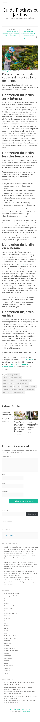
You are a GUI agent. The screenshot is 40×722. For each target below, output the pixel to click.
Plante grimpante (9, 648)
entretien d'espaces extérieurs (12, 378)
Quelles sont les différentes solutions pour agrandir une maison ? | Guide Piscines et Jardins (21, 548)
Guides (6, 628)
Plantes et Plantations (11, 651)
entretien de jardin (25, 381)
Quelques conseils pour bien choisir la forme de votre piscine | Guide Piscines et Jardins (19, 563)
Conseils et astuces (10, 606)
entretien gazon (7, 386)
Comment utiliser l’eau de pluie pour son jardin (7, 416)
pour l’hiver (22, 264)
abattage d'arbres (13, 375)
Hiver (6, 631)
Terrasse (7, 668)
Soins (6, 663)
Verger (6, 673)
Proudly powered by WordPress (20, 709)
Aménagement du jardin (12, 593)
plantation (33, 386)
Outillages (7, 643)
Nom (4, 475)
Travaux (7, 671)
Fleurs (6, 623)
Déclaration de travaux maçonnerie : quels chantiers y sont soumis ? (18, 688)
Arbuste (6, 598)
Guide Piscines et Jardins (20, 12)
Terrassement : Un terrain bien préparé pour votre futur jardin (11, 34)
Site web (5, 491)
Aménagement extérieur (12, 596)
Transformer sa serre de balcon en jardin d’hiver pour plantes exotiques (19, 427)
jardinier (17, 386)
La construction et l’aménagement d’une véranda (20, 550)
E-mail (4, 483)
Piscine (6, 646)
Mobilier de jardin (10, 638)
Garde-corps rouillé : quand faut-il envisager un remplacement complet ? (19, 683)
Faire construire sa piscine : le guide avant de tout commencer (20, 566)
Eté (5, 621)
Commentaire (7, 457)
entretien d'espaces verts (10, 381)
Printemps (7, 656)
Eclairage (7, 611)
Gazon (6, 626)
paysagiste (25, 386)
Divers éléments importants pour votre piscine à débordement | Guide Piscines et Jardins (19, 579)
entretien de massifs (9, 383)
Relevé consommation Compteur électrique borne (32, 426)
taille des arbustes (18, 392)
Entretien (7, 616)
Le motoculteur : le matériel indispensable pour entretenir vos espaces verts (28, 35)
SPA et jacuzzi (8, 666)
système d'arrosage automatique (13, 389)
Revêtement (8, 658)
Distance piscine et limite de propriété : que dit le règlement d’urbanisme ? (20, 702)
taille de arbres (29, 389)
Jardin (6, 633)
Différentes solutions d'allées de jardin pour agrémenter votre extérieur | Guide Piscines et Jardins (19, 556)
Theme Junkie (26, 711)
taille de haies (7, 392)
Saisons (6, 661)
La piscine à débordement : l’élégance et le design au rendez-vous (20, 582)
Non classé (7, 641)
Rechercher (6, 511)
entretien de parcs (22, 383)
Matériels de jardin (10, 636)
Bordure (7, 601)
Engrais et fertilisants (11, 613)
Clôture (6, 603)
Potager (6, 653)
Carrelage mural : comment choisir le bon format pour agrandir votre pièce (19, 693)
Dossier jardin (7, 71)
